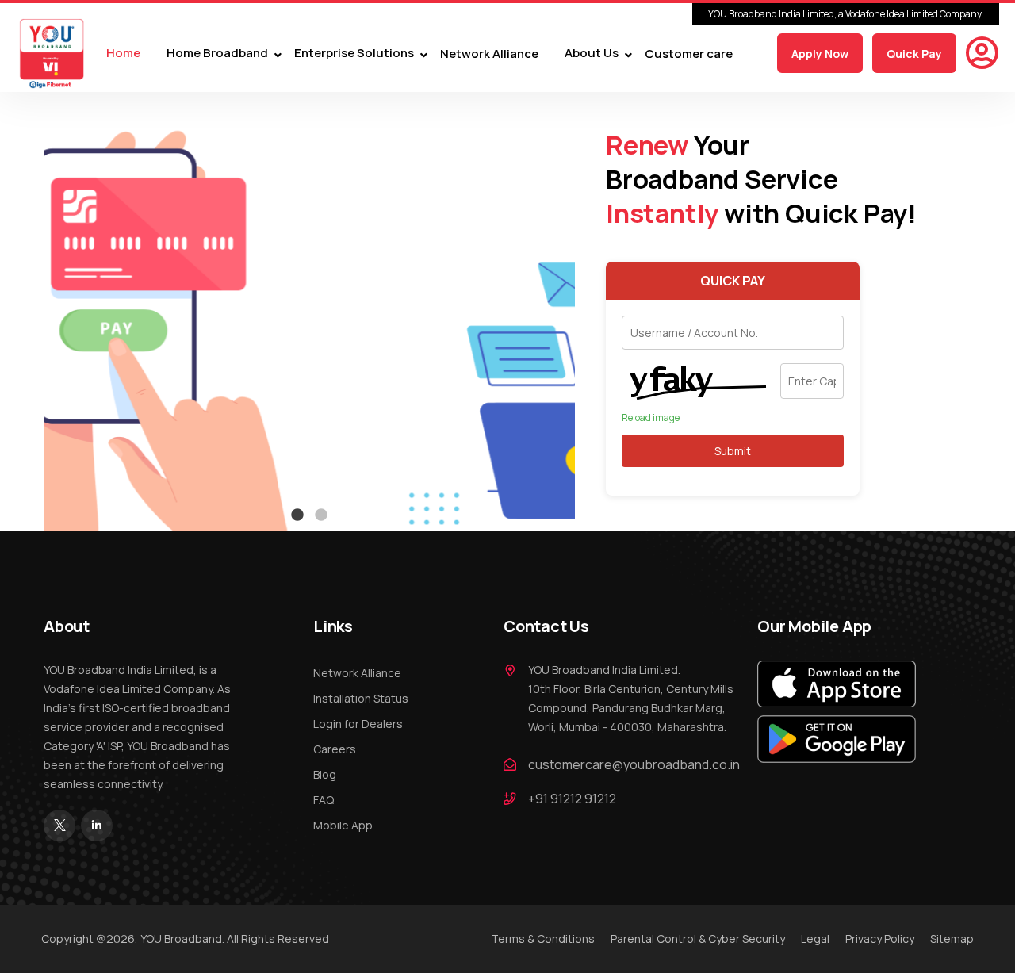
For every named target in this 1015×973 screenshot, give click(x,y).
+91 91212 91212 (572, 798)
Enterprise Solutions (354, 53)
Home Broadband (217, 53)
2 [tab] (321, 515)
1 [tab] (297, 515)
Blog (324, 774)
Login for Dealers (358, 723)
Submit (732, 450)
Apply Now (819, 53)
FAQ (323, 799)
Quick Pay (914, 53)
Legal (815, 938)
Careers (334, 749)
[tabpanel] (309, 311)
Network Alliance (489, 53)
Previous (32, 312)
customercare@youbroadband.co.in (634, 764)
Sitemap (952, 938)
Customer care (689, 53)
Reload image (651, 418)
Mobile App (343, 825)
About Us (592, 53)
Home (123, 53)
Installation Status (360, 698)
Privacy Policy (879, 938)
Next (587, 312)
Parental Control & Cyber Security (698, 938)
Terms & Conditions (543, 938)
